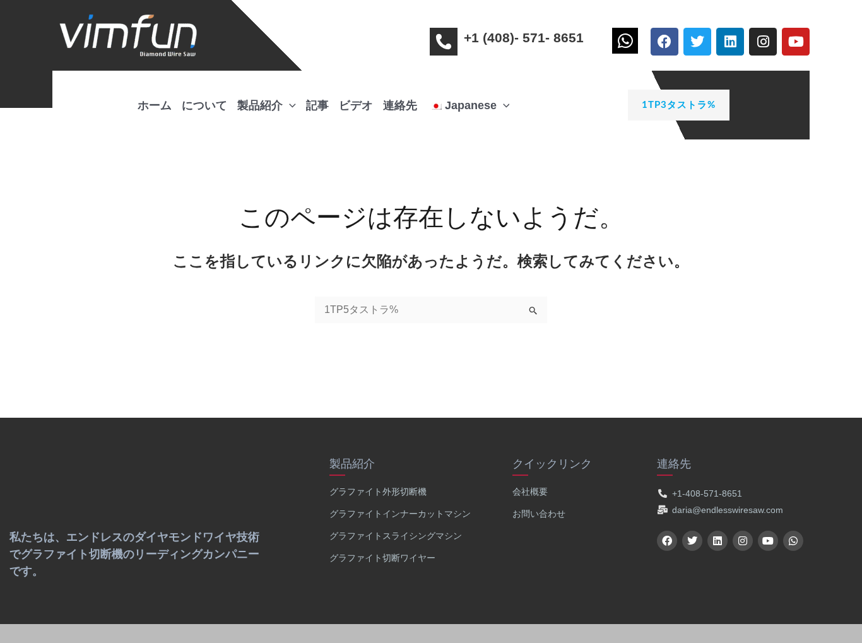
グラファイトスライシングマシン (395, 536)
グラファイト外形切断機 (378, 492)
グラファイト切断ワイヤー (382, 558)
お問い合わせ (538, 514)
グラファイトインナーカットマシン (400, 514)
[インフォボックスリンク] (628, 44)
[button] (628, 105)
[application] (289, 105)
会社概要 (530, 492)
